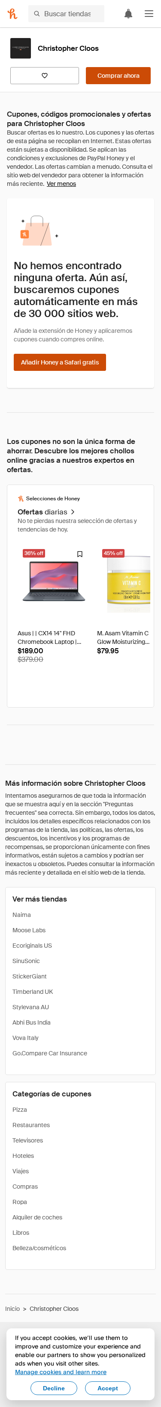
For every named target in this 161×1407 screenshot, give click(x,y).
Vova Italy (25, 1038)
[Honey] (12, 13)
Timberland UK (32, 992)
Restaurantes (31, 1125)
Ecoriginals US (32, 945)
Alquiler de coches (37, 1217)
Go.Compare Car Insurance (49, 1053)
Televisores (27, 1140)
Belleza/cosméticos (39, 1248)
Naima (21, 915)
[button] (149, 13)
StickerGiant (29, 976)
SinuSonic (26, 961)
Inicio (12, 1309)
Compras (25, 1186)
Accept (107, 1388)
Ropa (19, 1202)
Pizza (19, 1109)
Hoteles (23, 1156)
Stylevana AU (30, 1007)
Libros (20, 1233)
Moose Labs (29, 930)
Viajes (20, 1171)
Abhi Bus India (31, 1022)
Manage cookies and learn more (60, 1371)
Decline (54, 1388)
